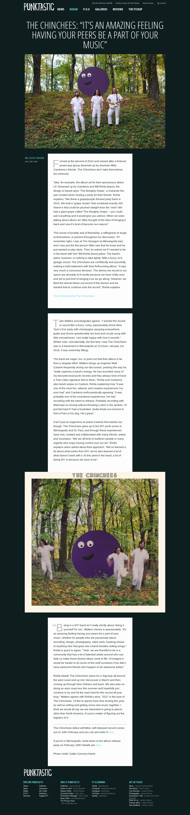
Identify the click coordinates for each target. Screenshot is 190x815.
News (60, 9)
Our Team (43, 791)
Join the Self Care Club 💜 (102, 3)
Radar (74, 9)
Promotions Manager (74, 796)
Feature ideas (141, 803)
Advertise (43, 793)
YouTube (103, 793)
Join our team (148, 3)
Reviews (118, 9)
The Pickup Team (68, 801)
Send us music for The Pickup (127, 3)
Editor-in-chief (73, 788)
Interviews (43, 788)
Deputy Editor (72, 791)
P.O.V (86, 9)
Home (25, 786)
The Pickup (135, 9)
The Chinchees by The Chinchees (73, 296)
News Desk (73, 798)
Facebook (104, 788)
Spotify (99, 796)
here (111, 732)
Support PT (43, 796)
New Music (139, 788)
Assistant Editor (72, 793)
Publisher (70, 786)
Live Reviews (141, 791)
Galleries (101, 9)
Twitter (100, 786)
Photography (140, 793)
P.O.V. (26, 793)
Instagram (101, 791)
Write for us (140, 800)
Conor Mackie (36, 158)
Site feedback (141, 805)
